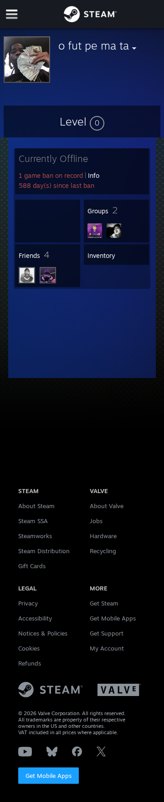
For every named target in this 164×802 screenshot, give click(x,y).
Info (93, 175)
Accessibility (35, 618)
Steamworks (35, 536)
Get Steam (104, 603)
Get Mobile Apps (49, 775)
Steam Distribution (44, 551)
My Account (107, 648)
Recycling (103, 551)
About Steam (36, 505)
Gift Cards (32, 566)
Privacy (28, 603)
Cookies (29, 648)
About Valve (106, 505)
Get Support (106, 633)
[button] (82, 121)
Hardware (103, 536)
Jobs (96, 521)
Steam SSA (33, 521)
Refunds (29, 663)
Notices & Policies (42, 633)
